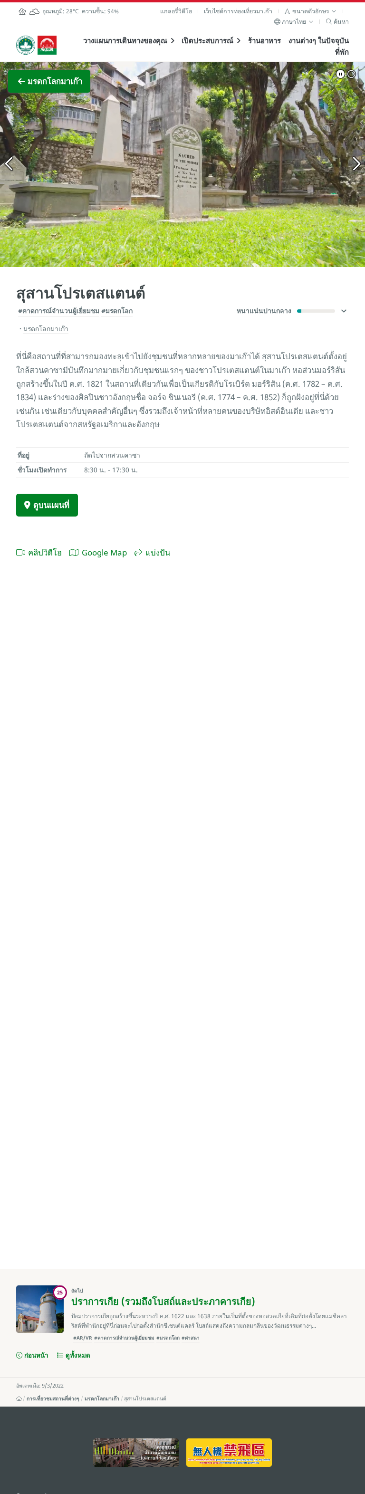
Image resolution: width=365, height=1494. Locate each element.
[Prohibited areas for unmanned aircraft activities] (228, 1452)
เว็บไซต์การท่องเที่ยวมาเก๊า (238, 11)
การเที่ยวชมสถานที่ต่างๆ (53, 1398)
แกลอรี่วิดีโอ (176, 11)
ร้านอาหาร (264, 40)
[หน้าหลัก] (19, 1398)
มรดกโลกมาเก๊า (102, 1398)
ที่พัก (342, 52)
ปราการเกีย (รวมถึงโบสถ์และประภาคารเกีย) (163, 1301)
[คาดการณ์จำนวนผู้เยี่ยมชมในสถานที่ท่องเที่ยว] (135, 1452)
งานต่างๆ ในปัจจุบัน (318, 40)
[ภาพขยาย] (182, 164)
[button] (310, 11)
